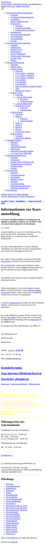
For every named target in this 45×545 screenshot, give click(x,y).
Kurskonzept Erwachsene (25, 30)
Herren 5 (18, 130)
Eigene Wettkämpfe (18, 54)
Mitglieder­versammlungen (20, 186)
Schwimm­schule (26, 13)
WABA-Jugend (16, 69)
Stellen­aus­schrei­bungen (19, 188)
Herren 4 (18, 127)
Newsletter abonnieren (15, 378)
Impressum (5, 384)
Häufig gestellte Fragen (19, 22)
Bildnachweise (34, 384)
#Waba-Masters (12, 532)
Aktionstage (15, 160)
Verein (15, 171)
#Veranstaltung (11, 521)
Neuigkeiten (15, 177)
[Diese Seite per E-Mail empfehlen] (14, 194)
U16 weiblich (20, 80)
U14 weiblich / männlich (24, 78)
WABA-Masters (17, 134)
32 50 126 (19, 350)
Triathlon (18, 140)
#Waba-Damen (11, 525)
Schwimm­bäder (16, 37)
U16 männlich (20, 82)
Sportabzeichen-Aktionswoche (22, 162)
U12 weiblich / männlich (24, 76)
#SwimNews (11, 504)
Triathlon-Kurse (17, 166)
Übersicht (14, 15)
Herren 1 (18, 117)
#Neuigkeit (10, 491)
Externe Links (16, 58)
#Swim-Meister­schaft (14, 499)
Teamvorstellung (26, 101)
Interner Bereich (18, 175)
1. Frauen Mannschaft (23, 97)
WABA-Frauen (16, 93)
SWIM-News (16, 47)
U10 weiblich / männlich (24, 73)
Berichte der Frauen (22, 106)
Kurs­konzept (15, 24)
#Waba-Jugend (11, 529)
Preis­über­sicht (16, 32)
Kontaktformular (11, 367)
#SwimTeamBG (12, 512)
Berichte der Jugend (22, 91)
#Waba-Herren (11, 527)
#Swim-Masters (12, 497)
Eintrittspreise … (7, 455)
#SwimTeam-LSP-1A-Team (16, 506)
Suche (14, 190)
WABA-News (16, 67)
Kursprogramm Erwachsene (21, 164)
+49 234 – (11, 350)
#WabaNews (10, 534)
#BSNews (10, 484)
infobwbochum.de (13, 358)
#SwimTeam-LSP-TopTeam (16, 510)
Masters (13, 60)
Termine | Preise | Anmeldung (13, 201)
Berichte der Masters (23, 138)
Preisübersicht (14, 303)
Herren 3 (18, 125)
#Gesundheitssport (13, 486)
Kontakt (14, 41)
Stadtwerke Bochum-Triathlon (22, 151)
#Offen (8, 493)
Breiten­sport (21, 155)
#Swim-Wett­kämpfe (13, 501)
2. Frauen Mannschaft (23, 104)
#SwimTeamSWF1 (13, 516)
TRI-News (15, 145)
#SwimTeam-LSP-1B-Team (16, 508)
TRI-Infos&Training (18, 147)
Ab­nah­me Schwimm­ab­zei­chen (22, 17)
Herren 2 (18, 123)
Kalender (14, 182)
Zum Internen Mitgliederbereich (21, 373)
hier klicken (6, 261)
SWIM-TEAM (16, 50)
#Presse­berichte (12, 495)
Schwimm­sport (24, 43)
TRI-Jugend (15, 149)
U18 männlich (20, 84)
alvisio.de (14, 542)
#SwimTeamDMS (13, 514)
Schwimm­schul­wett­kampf (20, 34)
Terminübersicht (17, 39)
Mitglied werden (17, 179)
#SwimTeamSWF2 (13, 519)
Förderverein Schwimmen (20, 56)
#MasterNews (11, 488)
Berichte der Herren (22, 132)
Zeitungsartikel (25, 110)
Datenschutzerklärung (19, 384)
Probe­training (16, 52)
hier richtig (11, 317)
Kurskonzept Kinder (23, 28)
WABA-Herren (16, 112)
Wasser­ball (20, 63)
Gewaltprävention (17, 184)
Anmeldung (15, 19)
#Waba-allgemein (12, 523)
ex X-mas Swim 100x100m (21, 153)
